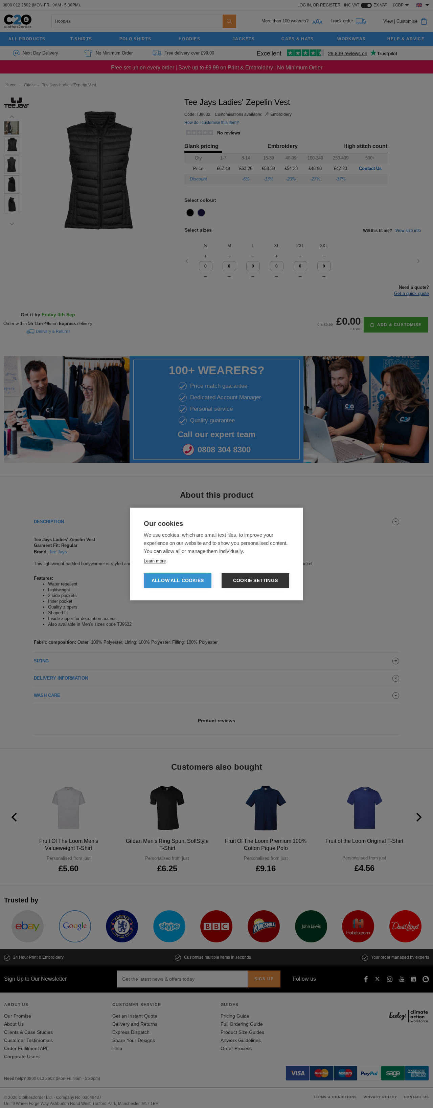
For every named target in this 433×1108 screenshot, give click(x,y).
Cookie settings (255, 580)
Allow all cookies (178, 580)
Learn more (155, 560)
